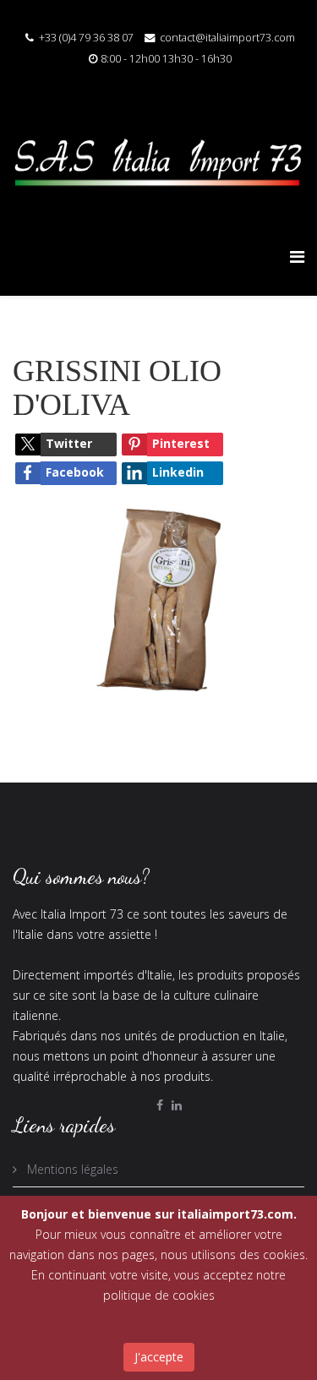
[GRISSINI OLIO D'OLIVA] (158, 599)
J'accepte (158, 1357)
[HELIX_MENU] (297, 256)
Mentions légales (71, 1169)
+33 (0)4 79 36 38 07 (86, 37)
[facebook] (159, 1105)
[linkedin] (177, 1105)
